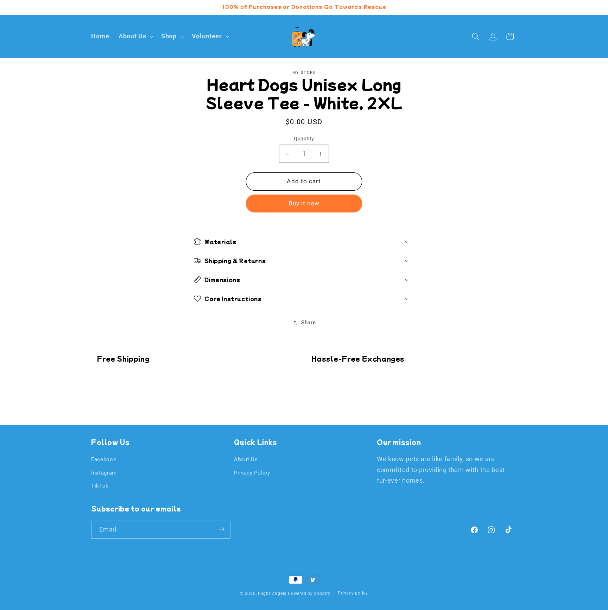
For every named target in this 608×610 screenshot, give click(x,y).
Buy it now (304, 204)
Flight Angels (272, 593)
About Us (246, 459)
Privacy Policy (252, 473)
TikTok (100, 486)
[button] (135, 36)
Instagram (104, 473)
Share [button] (308, 322)
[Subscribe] (221, 529)
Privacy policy (353, 593)
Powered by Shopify (309, 593)
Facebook (103, 459)
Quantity (304, 139)
